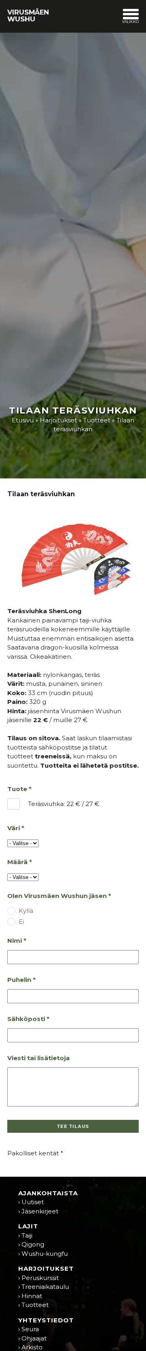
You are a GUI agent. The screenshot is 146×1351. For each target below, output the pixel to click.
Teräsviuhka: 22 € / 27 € (63, 802)
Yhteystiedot (46, 1320)
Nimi (14, 940)
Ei (21, 921)
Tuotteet (96, 420)
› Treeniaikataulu (43, 1286)
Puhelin (19, 979)
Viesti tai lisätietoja (38, 1058)
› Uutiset (31, 1202)
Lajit (28, 1226)
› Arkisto (30, 1347)
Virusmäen (28, 15)
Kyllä (26, 911)
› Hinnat (30, 1296)
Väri (13, 828)
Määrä (17, 862)
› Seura (28, 1329)
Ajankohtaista (48, 1193)
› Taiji (25, 1235)
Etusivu (23, 420)
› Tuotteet (33, 1305)
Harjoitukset (58, 420)
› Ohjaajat (32, 1338)
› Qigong (31, 1244)
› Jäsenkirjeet (38, 1211)
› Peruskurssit (38, 1278)
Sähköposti (26, 1019)
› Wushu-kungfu (43, 1253)
